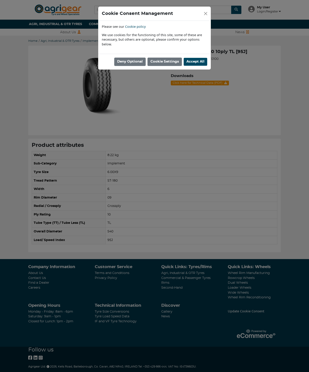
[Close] (205, 13)
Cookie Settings (164, 61)
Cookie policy (135, 26)
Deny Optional (130, 61)
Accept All (195, 61)
